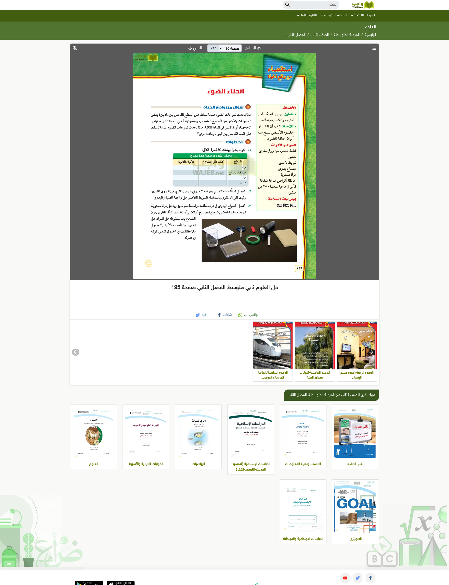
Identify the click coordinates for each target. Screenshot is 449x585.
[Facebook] (370, 578)
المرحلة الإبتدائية (363, 15)
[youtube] (345, 578)
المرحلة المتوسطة (335, 15)
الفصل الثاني (296, 35)
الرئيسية (370, 35)
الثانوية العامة (307, 15)
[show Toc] (374, 48)
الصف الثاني (320, 35)
